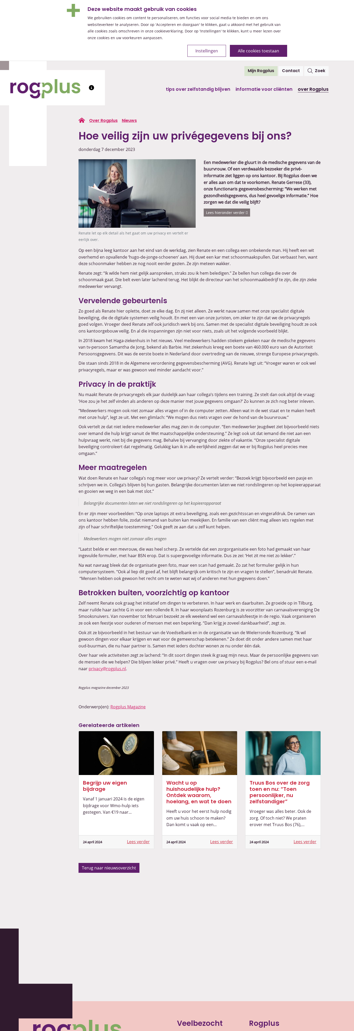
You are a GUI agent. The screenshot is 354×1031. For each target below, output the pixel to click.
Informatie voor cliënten (264, 89)
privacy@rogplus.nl (107, 669)
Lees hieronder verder (226, 212)
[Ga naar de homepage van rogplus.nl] (82, 120)
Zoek (320, 71)
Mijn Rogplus (263, 71)
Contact (291, 71)
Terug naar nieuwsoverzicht (109, 868)
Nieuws (129, 121)
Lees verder (138, 842)
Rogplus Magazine (128, 707)
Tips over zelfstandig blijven (198, 89)
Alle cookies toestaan (258, 51)
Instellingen (206, 51)
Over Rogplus (313, 89)
